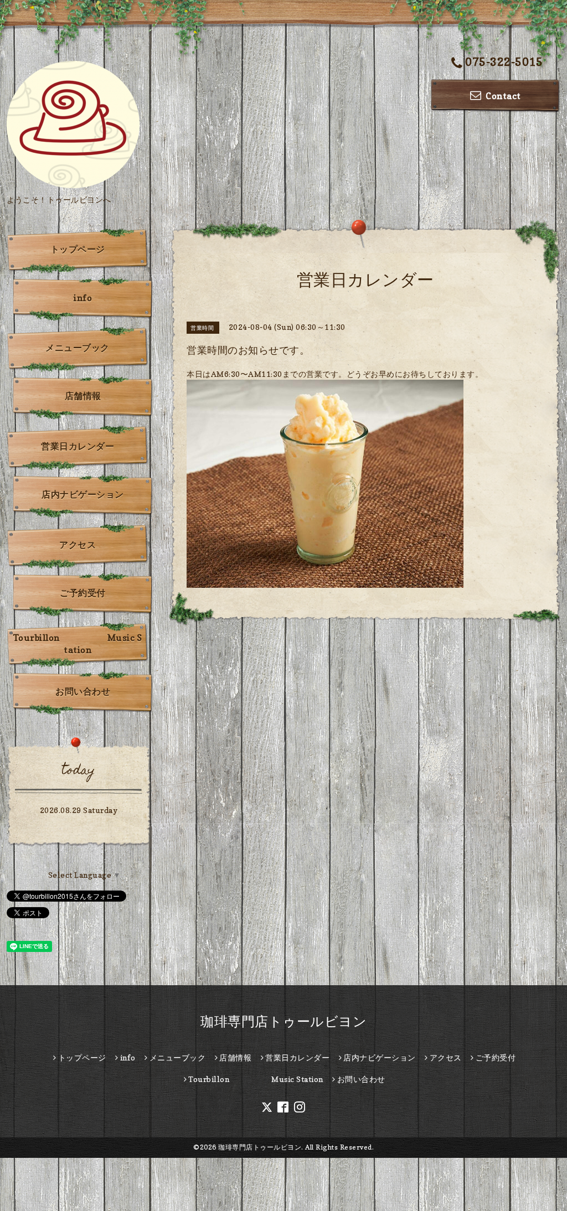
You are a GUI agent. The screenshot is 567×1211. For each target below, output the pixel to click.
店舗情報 (83, 395)
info (83, 297)
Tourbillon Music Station (77, 643)
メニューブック (77, 347)
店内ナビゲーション (83, 494)
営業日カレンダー (77, 446)
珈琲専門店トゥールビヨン (283, 1021)
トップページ (77, 249)
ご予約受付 (83, 592)
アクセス (77, 544)
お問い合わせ (82, 691)
